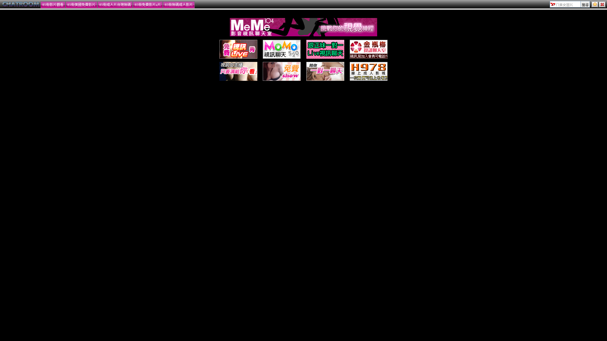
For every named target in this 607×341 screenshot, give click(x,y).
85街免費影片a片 (148, 5)
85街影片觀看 (53, 5)
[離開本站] (602, 6)
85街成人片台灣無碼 (115, 5)
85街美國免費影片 (81, 5)
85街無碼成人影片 (179, 5)
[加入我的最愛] (595, 6)
